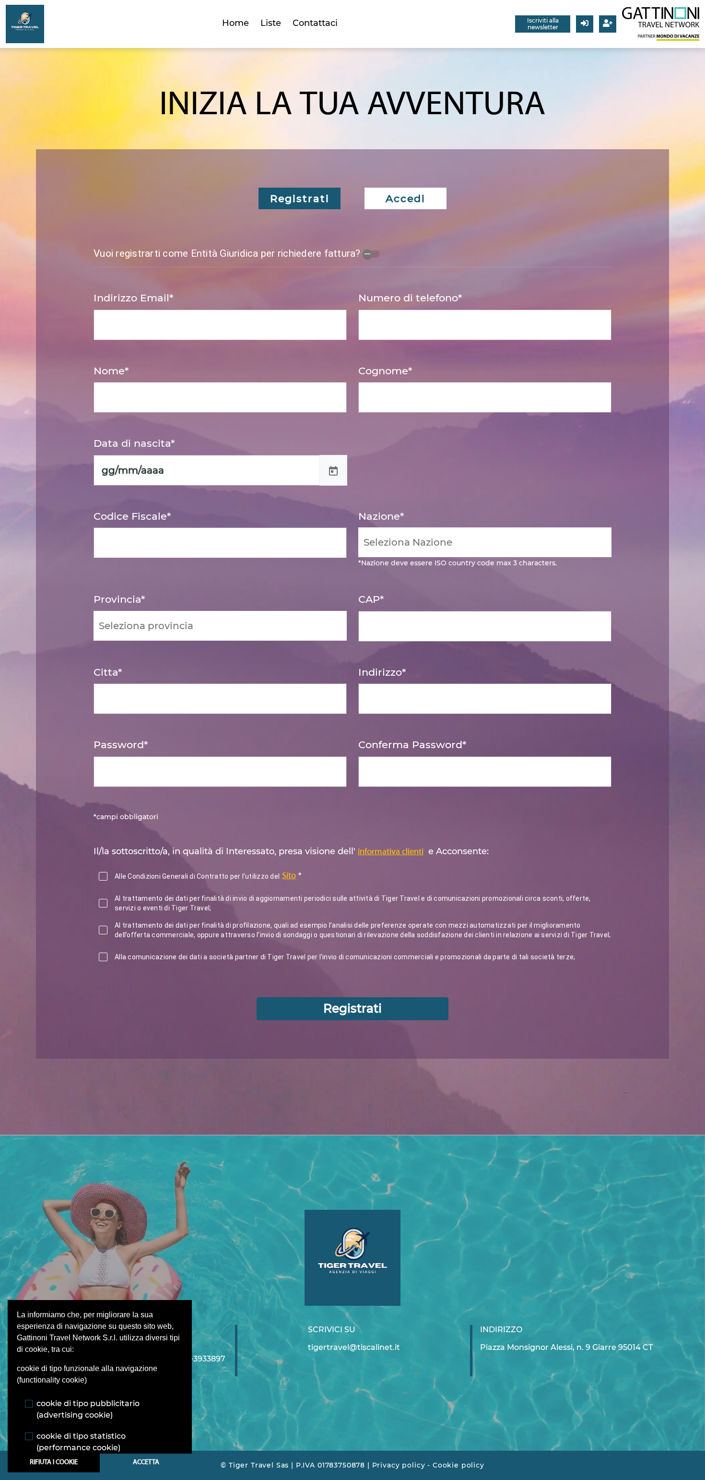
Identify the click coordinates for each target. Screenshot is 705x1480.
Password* (121, 745)
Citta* (108, 672)
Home (235, 23)
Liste (270, 23)
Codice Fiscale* (132, 516)
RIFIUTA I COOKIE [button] (54, 1462)
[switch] (371, 254)
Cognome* (385, 371)
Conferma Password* (412, 745)
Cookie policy (458, 1465)
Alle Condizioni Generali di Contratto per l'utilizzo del (197, 876)
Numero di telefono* (410, 298)
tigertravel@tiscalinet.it (354, 1347)
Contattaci (315, 23)
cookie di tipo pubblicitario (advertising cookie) (88, 1409)
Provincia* (119, 599)
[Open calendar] (333, 470)
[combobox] (484, 542)
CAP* (371, 599)
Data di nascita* (134, 443)
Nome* (111, 371)
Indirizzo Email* (133, 298)
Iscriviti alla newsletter (543, 24)
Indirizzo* (382, 672)
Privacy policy (398, 1465)
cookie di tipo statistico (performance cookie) (81, 1442)
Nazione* (381, 516)
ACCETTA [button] (146, 1462)
